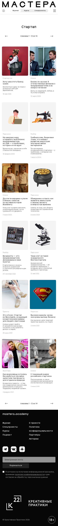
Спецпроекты (10, 427)
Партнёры (34, 435)
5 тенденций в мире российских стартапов (41, 375)
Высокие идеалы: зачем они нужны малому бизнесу (43, 316)
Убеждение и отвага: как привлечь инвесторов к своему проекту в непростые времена (42, 202)
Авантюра (6, 371)
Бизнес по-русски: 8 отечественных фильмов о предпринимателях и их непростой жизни (43, 85)
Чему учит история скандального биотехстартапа (39, 258)
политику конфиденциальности (29, 474)
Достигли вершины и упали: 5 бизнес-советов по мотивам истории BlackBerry (15, 202)
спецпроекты (40, 10)
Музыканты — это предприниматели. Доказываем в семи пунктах (12, 259)
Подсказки (7, 134)
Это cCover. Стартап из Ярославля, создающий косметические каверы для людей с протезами (15, 318)
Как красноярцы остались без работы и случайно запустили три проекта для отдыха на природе (15, 377)
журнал (16, 10)
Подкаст (7, 435)
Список (33, 78)
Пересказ (34, 312)
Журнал (6, 423)
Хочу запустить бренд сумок (13, 83)
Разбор (33, 134)
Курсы (6, 431)
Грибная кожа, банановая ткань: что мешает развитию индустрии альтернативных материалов (42, 141)
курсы (26, 10)
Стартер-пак (7, 78)
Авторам (33, 438)
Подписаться (16, 465)
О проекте (34, 423)
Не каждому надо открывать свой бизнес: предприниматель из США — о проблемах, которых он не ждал (14, 141)
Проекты (6, 312)
